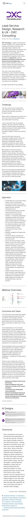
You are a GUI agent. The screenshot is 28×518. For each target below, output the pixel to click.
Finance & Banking (13, 497)
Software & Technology (15, 499)
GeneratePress (21, 516)
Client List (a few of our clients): (13, 84)
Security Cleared (18, 503)
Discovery (7, 501)
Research (11, 503)
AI (16, 495)
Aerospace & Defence (9, 495)
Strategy (12, 505)
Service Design (6, 505)
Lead (12, 501)
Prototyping (5, 503)
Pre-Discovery (18, 501)
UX (16, 505)
